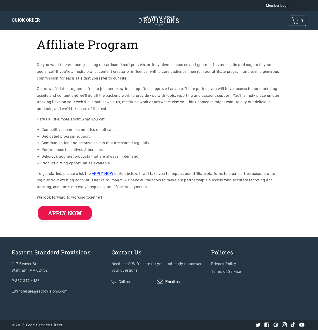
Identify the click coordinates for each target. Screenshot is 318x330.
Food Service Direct (44, 324)
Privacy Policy (223, 264)
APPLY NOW (102, 173)
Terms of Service (226, 271)
